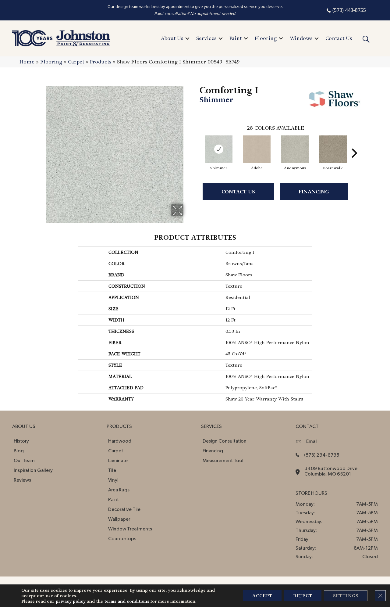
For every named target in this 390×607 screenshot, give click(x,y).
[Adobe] (257, 149)
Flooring (266, 38)
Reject (302, 595)
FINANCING (314, 192)
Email (311, 441)
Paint (235, 38)
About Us (172, 38)
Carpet (76, 62)
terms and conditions (126, 601)
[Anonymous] (295, 149)
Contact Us (338, 38)
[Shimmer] (219, 149)
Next (354, 144)
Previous (196, 144)
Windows (301, 38)
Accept (262, 595)
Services (206, 38)
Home (27, 62)
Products (100, 62)
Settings (345, 595)
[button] (187, 38)
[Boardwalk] (333, 149)
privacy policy (71, 601)
